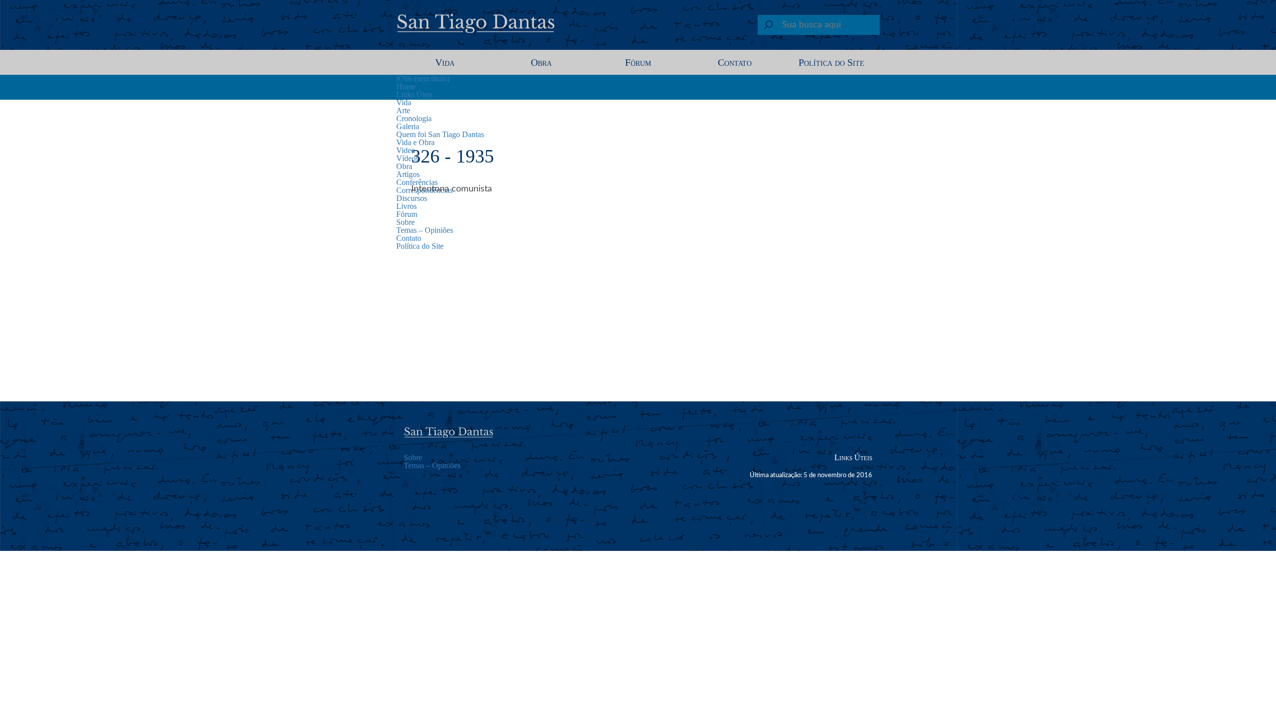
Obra (541, 62)
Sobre (413, 457)
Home (406, 86)
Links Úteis (414, 94)
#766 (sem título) (423, 78)
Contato (735, 62)
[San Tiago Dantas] (476, 27)
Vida (445, 62)
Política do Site (831, 62)
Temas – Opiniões (432, 465)
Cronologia (414, 118)
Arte (403, 110)
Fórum (638, 62)
